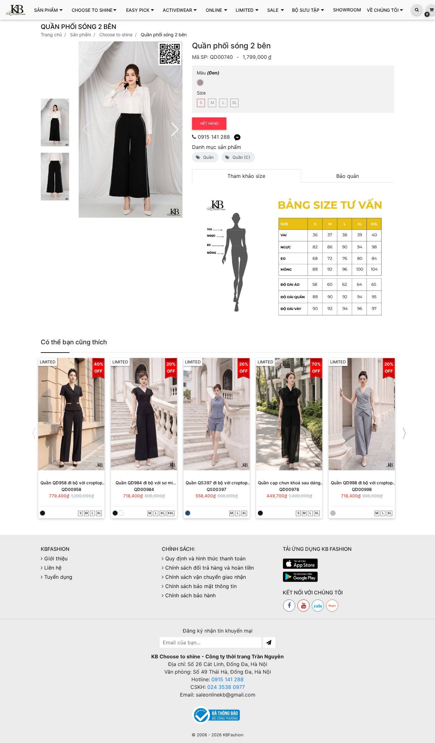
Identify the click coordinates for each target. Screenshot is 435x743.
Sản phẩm (80, 34)
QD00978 (289, 489)
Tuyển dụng (58, 577)
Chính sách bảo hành (190, 595)
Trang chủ (51, 34)
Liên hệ (52, 568)
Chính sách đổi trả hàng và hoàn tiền (209, 568)
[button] (50, 10)
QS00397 (216, 489)
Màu (208, 72)
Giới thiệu (56, 559)
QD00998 (362, 489)
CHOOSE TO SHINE (115, 34)
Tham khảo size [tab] (246, 176)
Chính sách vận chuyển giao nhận (205, 577)
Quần (207, 157)
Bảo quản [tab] (347, 176)
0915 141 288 (227, 679)
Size (201, 92)
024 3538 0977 (226, 687)
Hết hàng (209, 123)
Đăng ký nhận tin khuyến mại (218, 631)
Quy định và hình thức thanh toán (205, 559)
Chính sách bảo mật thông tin (201, 586)
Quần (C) (240, 157)
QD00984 (144, 489)
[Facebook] (289, 605)
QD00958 (71, 489)
